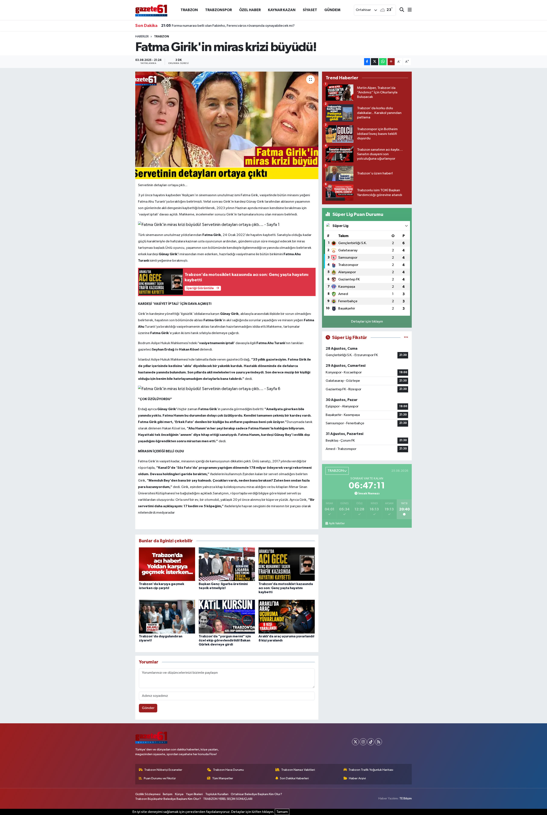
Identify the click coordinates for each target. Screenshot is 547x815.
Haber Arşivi (357, 778)
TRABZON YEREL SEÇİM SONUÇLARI (227, 798)
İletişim (167, 794)
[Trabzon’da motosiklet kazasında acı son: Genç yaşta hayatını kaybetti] (287, 564)
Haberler (142, 36)
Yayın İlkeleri (194, 794)
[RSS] (378, 741)
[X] (355, 741)
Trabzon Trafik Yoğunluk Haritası (370, 769)
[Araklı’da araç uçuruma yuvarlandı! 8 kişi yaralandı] (287, 616)
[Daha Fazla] (391, 61)
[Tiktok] (370, 741)
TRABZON (189, 10)
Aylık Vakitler (337, 523)
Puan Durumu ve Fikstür (160, 778)
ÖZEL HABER (250, 10)
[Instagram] (363, 741)
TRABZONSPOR (218, 10)
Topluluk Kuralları (216, 794)
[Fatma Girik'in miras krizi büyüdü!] (226, 125)
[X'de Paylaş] (374, 61)
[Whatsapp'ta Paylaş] (383, 61)
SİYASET (310, 10)
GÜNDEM (332, 10)
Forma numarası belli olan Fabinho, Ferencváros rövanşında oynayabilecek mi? (228, 26)
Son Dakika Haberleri (294, 778)
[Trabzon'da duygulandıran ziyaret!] (167, 616)
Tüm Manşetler (222, 778)
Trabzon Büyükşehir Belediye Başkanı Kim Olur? (168, 798)
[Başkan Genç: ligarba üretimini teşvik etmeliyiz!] (227, 564)
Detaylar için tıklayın (367, 321)
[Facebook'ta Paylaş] (367, 61)
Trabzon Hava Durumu (228, 769)
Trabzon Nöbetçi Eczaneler (163, 769)
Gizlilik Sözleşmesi (147, 794)
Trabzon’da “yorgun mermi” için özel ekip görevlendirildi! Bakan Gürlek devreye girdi (225, 640)
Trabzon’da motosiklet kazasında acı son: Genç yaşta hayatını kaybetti (286, 588)
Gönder (148, 708)
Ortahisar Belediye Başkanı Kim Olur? (256, 794)
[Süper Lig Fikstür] (406, 337)
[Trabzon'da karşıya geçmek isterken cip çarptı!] (167, 564)
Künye (179, 794)
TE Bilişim (405, 798)
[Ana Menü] (408, 10)
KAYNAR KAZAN (282, 10)
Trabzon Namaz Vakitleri (298, 769)
